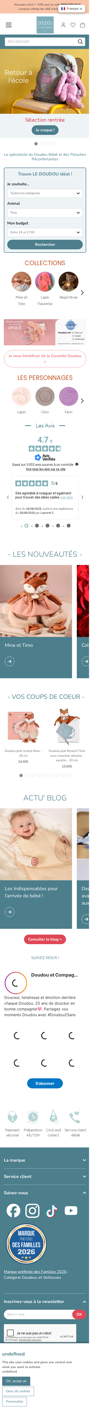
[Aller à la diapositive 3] (48, 144)
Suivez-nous (16, 1193)
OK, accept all (16, 1381)
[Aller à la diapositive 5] (45, 776)
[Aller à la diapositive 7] (57, 776)
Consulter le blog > (45, 939)
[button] (71, 9)
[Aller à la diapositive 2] (42, 144)
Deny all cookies (18, 1391)
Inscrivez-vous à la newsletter (34, 1301)
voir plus (66, 497)
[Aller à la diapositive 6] (51, 776)
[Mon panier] (82, 25)
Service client (17, 1176)
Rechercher (45, 244)
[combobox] (45, 193)
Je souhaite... (18, 184)
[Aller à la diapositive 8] (63, 776)
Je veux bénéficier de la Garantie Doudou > (45, 358)
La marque (14, 1160)
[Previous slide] (8, 292)
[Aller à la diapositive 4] (54, 144)
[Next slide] (82, 292)
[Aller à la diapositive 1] (36, 144)
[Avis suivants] (82, 497)
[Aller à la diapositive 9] (69, 776)
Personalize (14, 1401)
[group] (21, 289)
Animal (13, 203)
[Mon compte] (63, 25)
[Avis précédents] (7, 497)
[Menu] (8, 25)
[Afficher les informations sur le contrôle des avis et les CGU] (77, 464)
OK (79, 1314)
